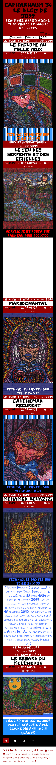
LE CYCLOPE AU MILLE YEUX (28, 47)
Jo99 (12, 53)
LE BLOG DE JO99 (16, 40)
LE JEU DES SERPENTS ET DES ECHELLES (28, 154)
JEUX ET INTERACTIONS (26, 142)
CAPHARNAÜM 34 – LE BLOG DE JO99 (28, 10)
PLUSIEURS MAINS (28, 654)
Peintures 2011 (43, 40)
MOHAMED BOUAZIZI (28, 499)
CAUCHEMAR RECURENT (28, 403)
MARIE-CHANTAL (28, 303)
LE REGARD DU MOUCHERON (28, 661)
